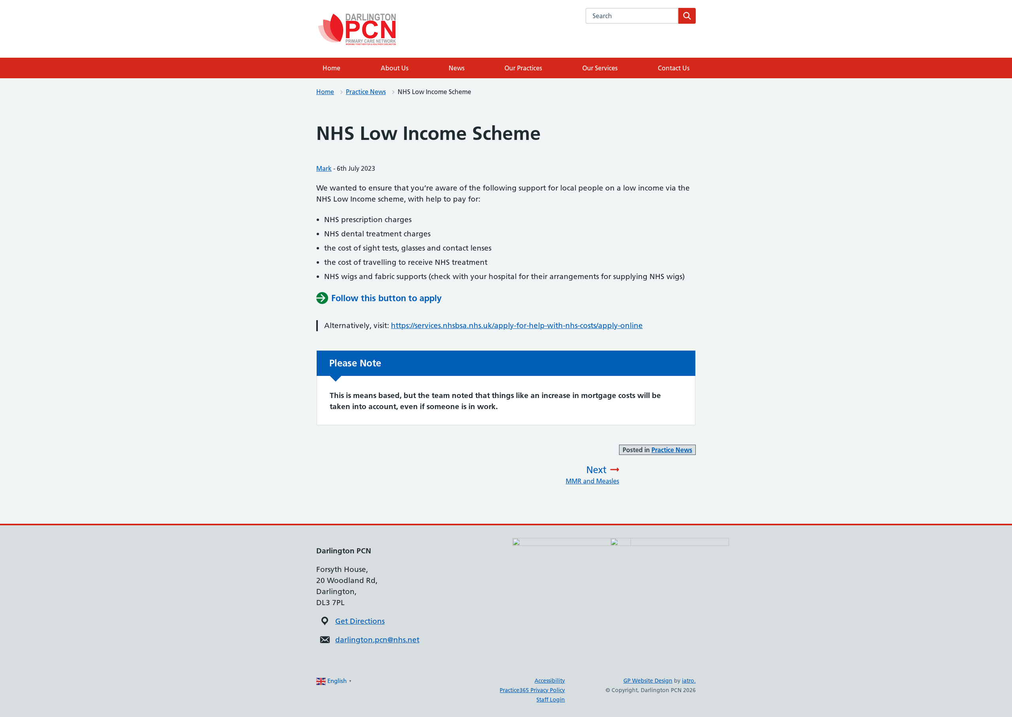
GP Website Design (647, 680)
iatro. (689, 680)
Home (331, 68)
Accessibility (549, 680)
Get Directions (360, 621)
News (456, 68)
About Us (394, 68)
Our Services (599, 68)
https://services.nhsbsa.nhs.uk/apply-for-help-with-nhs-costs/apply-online (517, 325)
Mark (324, 168)
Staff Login (550, 699)
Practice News (366, 92)
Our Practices (523, 68)
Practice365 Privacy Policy (532, 690)
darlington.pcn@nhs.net (377, 639)
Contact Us (673, 68)
